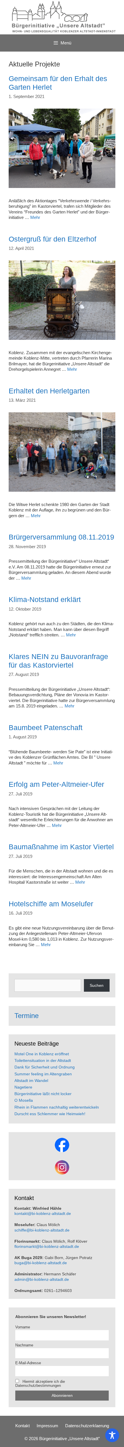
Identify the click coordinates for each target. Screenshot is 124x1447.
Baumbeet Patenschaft (45, 727)
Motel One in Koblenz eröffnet (41, 1054)
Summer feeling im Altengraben (43, 1074)
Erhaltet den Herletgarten (49, 391)
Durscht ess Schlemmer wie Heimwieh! (49, 1113)
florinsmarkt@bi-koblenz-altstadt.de (46, 1246)
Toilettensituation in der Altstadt (42, 1060)
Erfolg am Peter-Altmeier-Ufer (56, 784)
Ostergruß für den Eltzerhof (52, 239)
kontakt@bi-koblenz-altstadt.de (42, 1213)
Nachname (24, 1345)
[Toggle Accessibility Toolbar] (112, 1435)
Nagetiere (23, 1087)
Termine (26, 1015)
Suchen (97, 985)
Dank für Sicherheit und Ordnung (44, 1067)
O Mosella (23, 1100)
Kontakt (22, 1425)
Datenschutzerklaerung (87, 1425)
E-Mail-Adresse (28, 1363)
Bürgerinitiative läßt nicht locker (43, 1093)
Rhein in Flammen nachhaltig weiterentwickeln (56, 1107)
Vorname (22, 1327)
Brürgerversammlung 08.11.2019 (61, 537)
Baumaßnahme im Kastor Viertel (61, 847)
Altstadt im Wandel (31, 1080)
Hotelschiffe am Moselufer (51, 904)
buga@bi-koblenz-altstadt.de (40, 1262)
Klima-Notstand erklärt (45, 599)
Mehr (35, 217)
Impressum (47, 1425)
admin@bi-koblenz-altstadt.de (41, 1279)
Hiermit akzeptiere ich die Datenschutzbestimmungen (40, 1384)
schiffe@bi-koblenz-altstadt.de (41, 1230)
